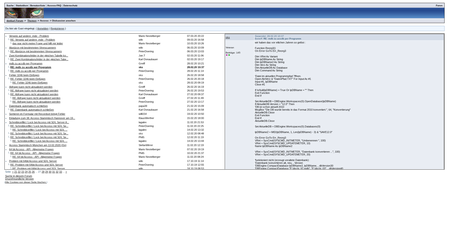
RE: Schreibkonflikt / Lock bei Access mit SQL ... (39, 129)
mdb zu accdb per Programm (25, 63)
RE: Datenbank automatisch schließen (32, 109)
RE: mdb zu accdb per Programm (29, 71)
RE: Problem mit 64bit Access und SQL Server (36, 164)
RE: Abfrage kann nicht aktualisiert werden (34, 90)
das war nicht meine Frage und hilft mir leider (37, 43)
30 (50, 171)
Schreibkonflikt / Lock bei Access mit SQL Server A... (39, 122)
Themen (31, 20)
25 (29, 171)
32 (57, 171)
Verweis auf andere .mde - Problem (29, 36)
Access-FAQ (54, 5)
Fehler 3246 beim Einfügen (24, 75)
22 (19, 171)
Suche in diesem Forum (18, 176)
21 (15, 171)
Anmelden (42, 28)
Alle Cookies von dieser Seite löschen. (26, 182)
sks (228, 37)
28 (43, 171)
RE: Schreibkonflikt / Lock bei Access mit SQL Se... (39, 126)
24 (26, 171)
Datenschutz (70, 5)
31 (53, 171)
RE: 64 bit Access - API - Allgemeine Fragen (35, 153)
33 (60, 171)
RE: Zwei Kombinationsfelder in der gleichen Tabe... (39, 59)
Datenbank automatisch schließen (28, 106)
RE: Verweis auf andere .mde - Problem (32, 39)
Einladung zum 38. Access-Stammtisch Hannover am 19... (42, 118)
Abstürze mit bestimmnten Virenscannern (32, 47)
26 (33, 171)
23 (22, 171)
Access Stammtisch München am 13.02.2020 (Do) (37, 145)
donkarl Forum (15, 20)
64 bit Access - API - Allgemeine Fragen (31, 149)
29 (46, 171)
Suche (10, 5)
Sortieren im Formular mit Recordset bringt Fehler (37, 113)
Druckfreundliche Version (19, 178)
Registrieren (57, 28)
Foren (439, 5)
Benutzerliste (37, 5)
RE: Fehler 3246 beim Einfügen (27, 78)
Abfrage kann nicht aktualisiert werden (30, 86)
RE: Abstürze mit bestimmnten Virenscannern (36, 51)
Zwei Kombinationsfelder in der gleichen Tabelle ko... (38, 55)
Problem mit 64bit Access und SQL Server (33, 161)
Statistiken (22, 5)
